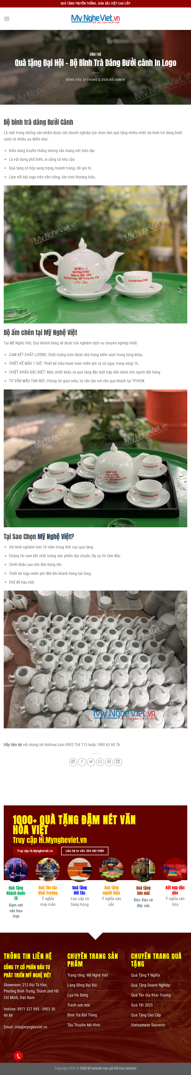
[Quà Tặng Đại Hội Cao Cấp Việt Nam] (95, 18)
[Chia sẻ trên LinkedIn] (118, 762)
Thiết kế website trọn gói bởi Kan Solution (108, 1068)
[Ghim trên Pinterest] (109, 762)
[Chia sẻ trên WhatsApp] (73, 762)
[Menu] (7, 18)
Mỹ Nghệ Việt (54, 536)
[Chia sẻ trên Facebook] (82, 762)
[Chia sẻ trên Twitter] (91, 762)
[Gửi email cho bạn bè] (100, 762)
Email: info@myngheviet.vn (25, 1027)
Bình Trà (95, 54)
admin (120, 79)
